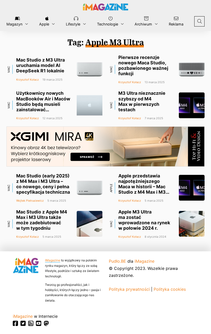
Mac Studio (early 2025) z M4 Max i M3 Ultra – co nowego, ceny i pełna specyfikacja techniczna (43, 184)
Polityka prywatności (129, 289)
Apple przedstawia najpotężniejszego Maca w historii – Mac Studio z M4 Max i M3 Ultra (142, 186)
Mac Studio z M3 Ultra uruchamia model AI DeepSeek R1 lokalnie (40, 65)
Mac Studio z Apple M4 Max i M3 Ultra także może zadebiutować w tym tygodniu (41, 220)
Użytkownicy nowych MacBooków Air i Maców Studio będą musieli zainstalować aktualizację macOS (43, 104)
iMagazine (52, 260)
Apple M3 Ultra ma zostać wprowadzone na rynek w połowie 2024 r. (144, 220)
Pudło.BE (117, 261)
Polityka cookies (170, 289)
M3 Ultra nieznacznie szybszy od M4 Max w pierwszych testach (141, 101)
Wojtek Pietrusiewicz (30, 200)
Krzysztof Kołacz (27, 79)
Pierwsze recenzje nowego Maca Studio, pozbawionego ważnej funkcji (143, 65)
